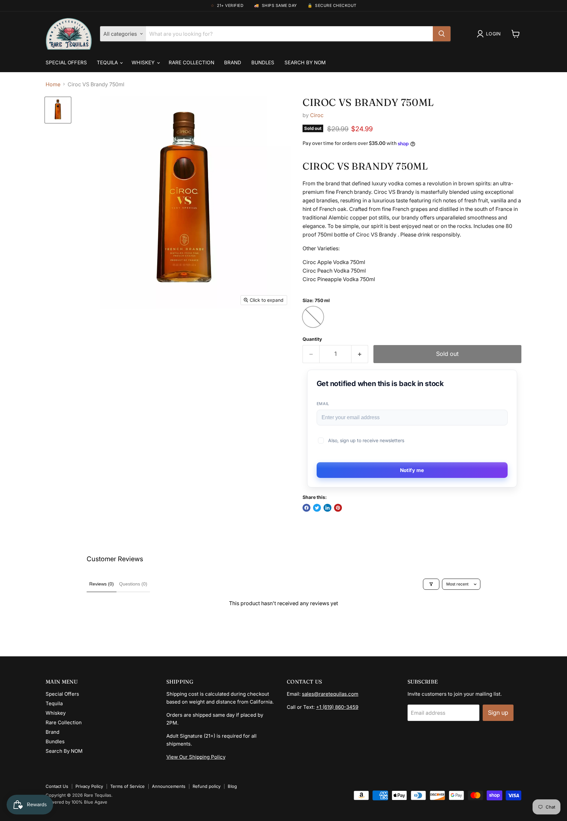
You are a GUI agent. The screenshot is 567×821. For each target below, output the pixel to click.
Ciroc (317, 115)
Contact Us (57, 786)
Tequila (108, 62)
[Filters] (431, 584)
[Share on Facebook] (306, 508)
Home (53, 84)
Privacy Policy (89, 786)
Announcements (168, 786)
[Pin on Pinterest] (338, 508)
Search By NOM (305, 62)
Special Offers (66, 62)
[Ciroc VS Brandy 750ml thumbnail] (58, 110)
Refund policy (206, 786)
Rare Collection (191, 62)
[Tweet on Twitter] (317, 508)
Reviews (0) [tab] (101, 583)
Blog (232, 786)
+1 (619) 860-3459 (337, 707)
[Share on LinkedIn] (327, 508)
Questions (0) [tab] (133, 583)
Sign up (498, 712)
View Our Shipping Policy (195, 757)
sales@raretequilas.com (330, 694)
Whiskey (144, 62)
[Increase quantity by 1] (359, 354)
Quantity (312, 339)
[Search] (442, 33)
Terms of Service (127, 786)
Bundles (263, 62)
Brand (233, 62)
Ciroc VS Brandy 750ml (368, 102)
